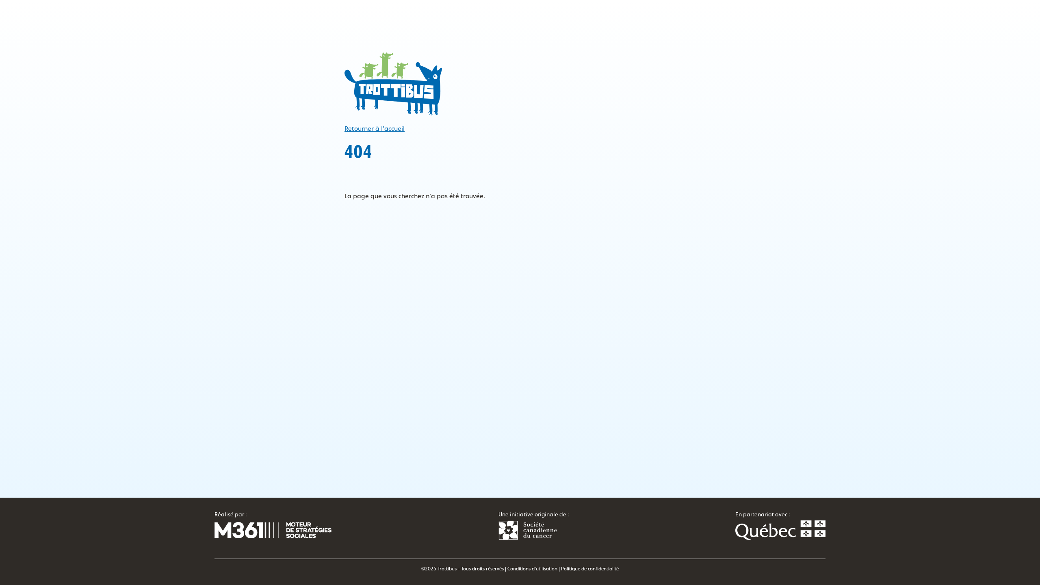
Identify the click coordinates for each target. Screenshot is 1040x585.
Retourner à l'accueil (374, 129)
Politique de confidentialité (590, 569)
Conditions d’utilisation (532, 569)
